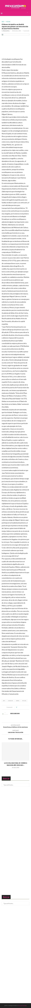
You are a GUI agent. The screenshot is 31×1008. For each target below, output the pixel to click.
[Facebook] (20, 13)
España (17, 700)
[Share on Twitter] (21, 707)
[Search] (29, 13)
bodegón (10, 700)
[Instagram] (24, 13)
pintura (24, 700)
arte (4, 700)
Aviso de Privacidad (22, 1005)
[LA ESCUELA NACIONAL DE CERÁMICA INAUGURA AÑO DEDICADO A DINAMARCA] (15, 751)
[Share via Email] (24, 707)
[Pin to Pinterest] (22, 707)
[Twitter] (22, 13)
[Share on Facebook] (19, 707)
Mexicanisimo (6, 30)
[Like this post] (17, 707)
